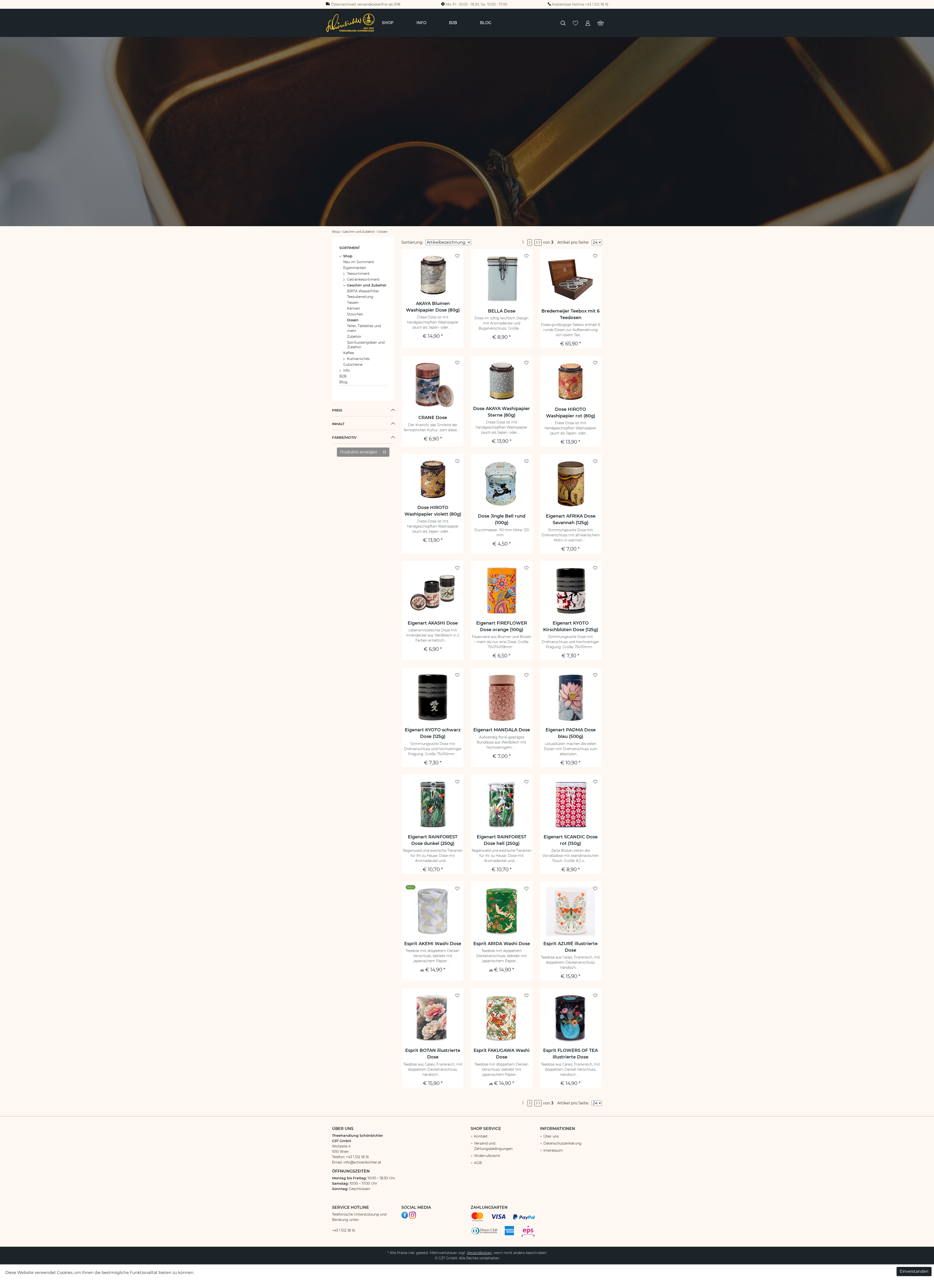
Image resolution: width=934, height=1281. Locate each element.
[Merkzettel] (575, 22)
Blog (343, 382)
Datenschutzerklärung (562, 1143)
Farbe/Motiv (344, 437)
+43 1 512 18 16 (343, 1230)
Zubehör (354, 336)
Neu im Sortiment (358, 262)
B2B (343, 376)
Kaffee (348, 353)
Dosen (353, 320)
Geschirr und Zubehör (366, 285)
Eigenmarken (354, 268)
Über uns (551, 1136)
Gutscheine (352, 364)
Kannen (353, 308)
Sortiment (349, 248)
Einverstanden (914, 1271)
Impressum (553, 1150)
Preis (337, 410)
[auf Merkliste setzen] (457, 256)
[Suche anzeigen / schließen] (563, 22)
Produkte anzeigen (358, 452)
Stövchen (355, 314)
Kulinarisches (358, 359)
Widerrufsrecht (487, 1156)
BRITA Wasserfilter (363, 291)
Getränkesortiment (363, 279)
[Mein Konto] (587, 22)
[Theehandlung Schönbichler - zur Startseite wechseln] (350, 22)
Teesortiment (358, 273)
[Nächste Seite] (529, 242)
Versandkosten (479, 1253)
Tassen (353, 302)
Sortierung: (412, 242)
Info (346, 370)
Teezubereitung (360, 297)
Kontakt (481, 1136)
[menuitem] (388, 23)
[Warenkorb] (600, 22)
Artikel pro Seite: (573, 242)
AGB (478, 1163)
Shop (347, 256)
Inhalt (338, 424)
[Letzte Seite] (538, 242)
